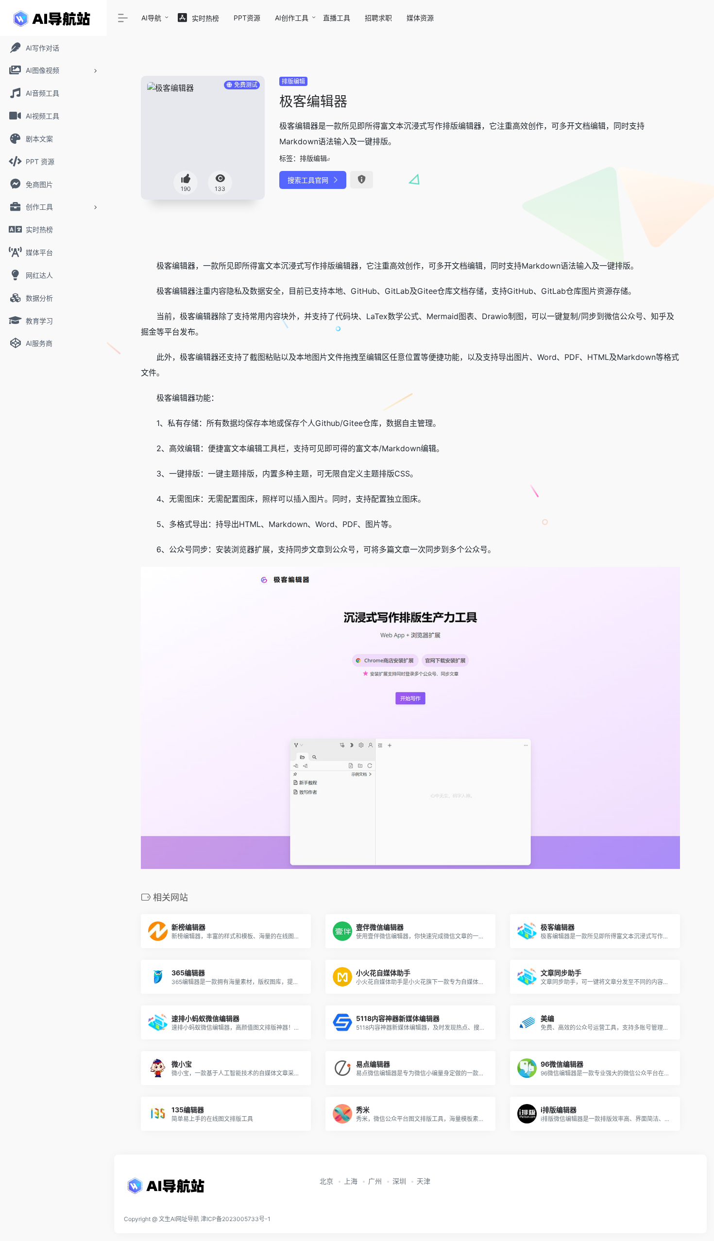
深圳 (399, 1181)
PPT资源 (247, 18)
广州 (375, 1181)
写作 (312, 266)
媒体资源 (420, 18)
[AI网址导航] (167, 1189)
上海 (350, 1181)
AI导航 (151, 18)
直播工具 (336, 18)
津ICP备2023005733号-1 (236, 1219)
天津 (423, 1181)
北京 (326, 1181)
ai (450, 316)
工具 (270, 448)
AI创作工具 (291, 18)
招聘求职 (378, 18)
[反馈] (361, 179)
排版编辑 (293, 81)
